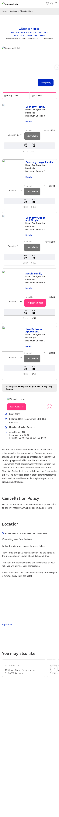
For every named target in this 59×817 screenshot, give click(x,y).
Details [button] (29, 121)
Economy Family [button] (35, 107)
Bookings (13, 11)
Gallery (21, 386)
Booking (29, 386)
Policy (44, 386)
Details (37, 386)
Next (54, 668)
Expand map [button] (7, 624)
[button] (56, 4)
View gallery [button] (45, 83)
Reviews (9, 389)
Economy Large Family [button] (39, 162)
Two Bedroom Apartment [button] (34, 330)
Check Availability (16, 407)
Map (50, 386)
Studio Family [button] (33, 273)
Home (4, 11)
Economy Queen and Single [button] (35, 219)
